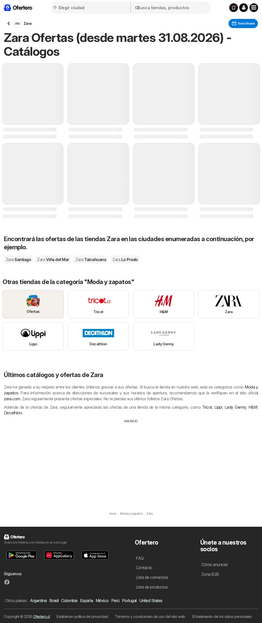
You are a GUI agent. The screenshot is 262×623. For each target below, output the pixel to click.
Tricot (207, 407)
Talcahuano (90, 259)
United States (150, 600)
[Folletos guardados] (233, 7)
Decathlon (13, 412)
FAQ (140, 558)
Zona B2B (210, 574)
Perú (115, 600)
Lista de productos (152, 587)
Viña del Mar (53, 259)
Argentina (38, 600)
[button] (243, 7)
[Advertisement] (131, 462)
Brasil (54, 600)
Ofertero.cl (41, 616)
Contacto (144, 567)
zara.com (12, 398)
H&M (252, 407)
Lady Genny (235, 407)
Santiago (18, 259)
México (102, 600)
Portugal (129, 600)
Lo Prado (125, 259)
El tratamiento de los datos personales (222, 616)
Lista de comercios (152, 577)
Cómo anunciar (214, 564)
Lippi (218, 407)
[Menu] (253, 7)
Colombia (69, 600)
